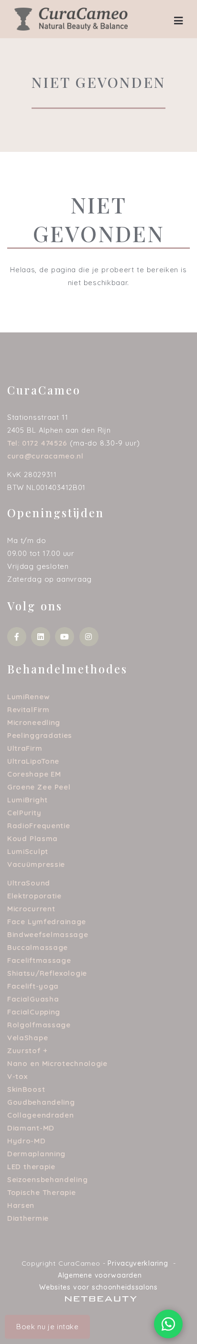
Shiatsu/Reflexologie (47, 973)
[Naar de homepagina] (71, 18)
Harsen (20, 1205)
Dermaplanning (36, 1153)
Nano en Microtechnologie (57, 1063)
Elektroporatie (34, 895)
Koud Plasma (32, 838)
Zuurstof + (27, 1050)
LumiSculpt (27, 851)
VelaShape (27, 1037)
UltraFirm (24, 748)
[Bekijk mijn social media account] (16, 636)
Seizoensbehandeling (47, 1179)
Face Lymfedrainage (46, 921)
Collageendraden (40, 1115)
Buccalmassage (37, 947)
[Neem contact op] (168, 1324)
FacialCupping (33, 1011)
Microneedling (33, 722)
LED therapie (31, 1166)
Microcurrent (31, 908)
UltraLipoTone (33, 761)
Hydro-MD (26, 1140)
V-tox (17, 1076)
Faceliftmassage (39, 960)
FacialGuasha (33, 998)
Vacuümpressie (36, 864)
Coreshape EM (34, 774)
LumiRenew (28, 696)
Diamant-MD (31, 1127)
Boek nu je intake (47, 1326)
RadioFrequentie (38, 825)
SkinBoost (26, 1089)
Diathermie (28, 1218)
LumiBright (27, 799)
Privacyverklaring (138, 1263)
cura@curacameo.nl (45, 455)
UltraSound (28, 882)
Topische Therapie (41, 1192)
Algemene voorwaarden (100, 1275)
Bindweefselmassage (47, 934)
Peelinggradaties (39, 735)
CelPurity (24, 812)
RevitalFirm (28, 709)
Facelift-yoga (33, 986)
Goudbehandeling (41, 1102)
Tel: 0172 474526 (37, 443)
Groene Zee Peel (39, 786)
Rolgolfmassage (39, 1024)
